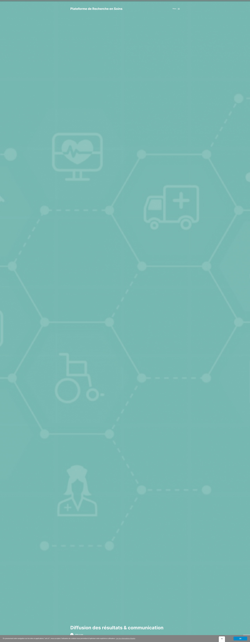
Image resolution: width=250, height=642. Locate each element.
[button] (176, 8)
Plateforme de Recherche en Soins (96, 8)
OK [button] (240, 638)
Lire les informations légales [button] (125, 638)
